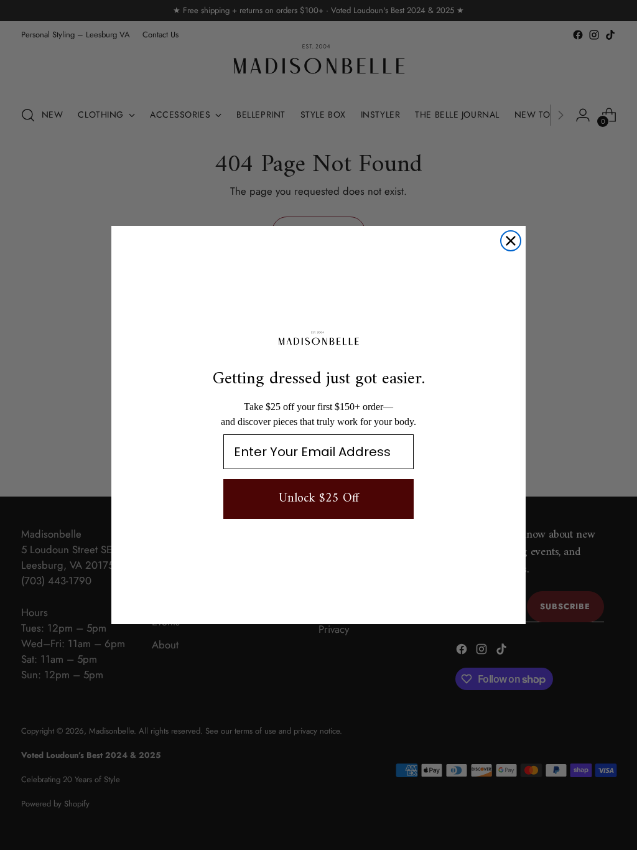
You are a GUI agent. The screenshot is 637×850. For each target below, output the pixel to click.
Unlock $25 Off (319, 499)
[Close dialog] (511, 241)
